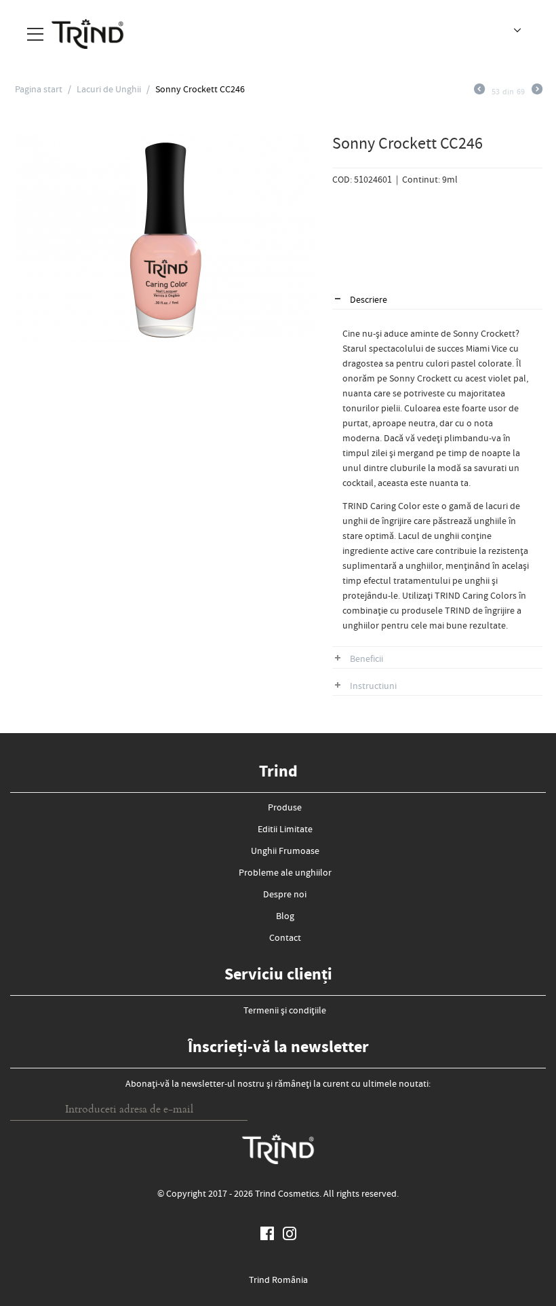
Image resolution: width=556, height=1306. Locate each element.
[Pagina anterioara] (479, 92)
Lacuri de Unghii (109, 90)
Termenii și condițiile (284, 1011)
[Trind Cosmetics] (87, 33)
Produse (285, 808)
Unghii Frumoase (285, 851)
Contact (285, 938)
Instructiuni (373, 686)
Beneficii (366, 659)
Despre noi (284, 895)
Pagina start (38, 90)
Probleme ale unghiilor (285, 873)
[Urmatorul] (537, 92)
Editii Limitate (285, 830)
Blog (285, 917)
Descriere (368, 300)
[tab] (437, 301)
